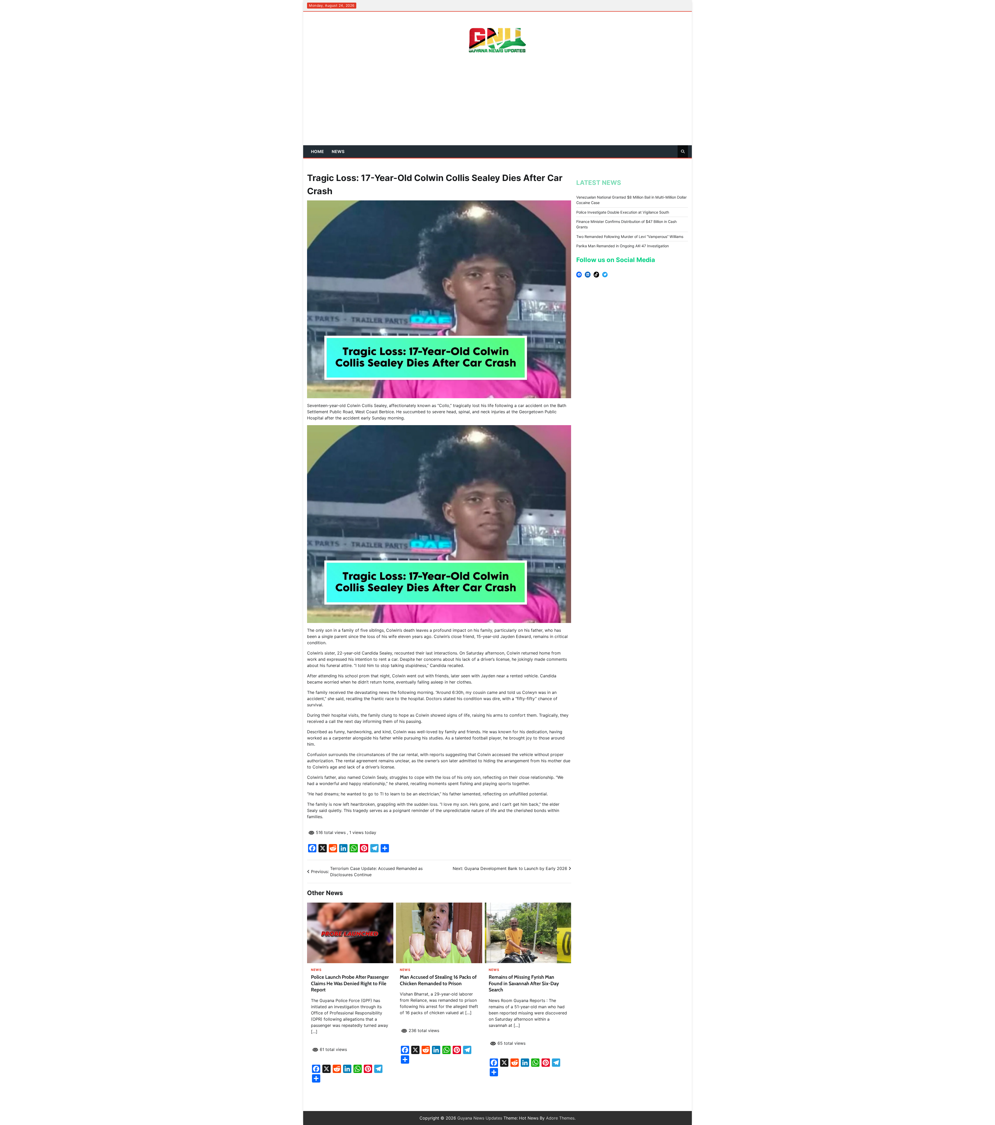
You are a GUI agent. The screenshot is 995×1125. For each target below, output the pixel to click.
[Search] (683, 151)
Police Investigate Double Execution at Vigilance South (622, 212)
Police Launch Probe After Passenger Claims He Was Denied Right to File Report (350, 983)
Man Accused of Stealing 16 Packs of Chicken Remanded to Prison (438, 980)
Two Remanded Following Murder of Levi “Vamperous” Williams (629, 236)
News (338, 151)
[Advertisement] (497, 106)
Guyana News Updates (479, 1118)
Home (317, 151)
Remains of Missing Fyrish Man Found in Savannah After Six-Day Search (524, 983)
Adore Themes (560, 1118)
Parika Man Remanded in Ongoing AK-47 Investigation (622, 246)
